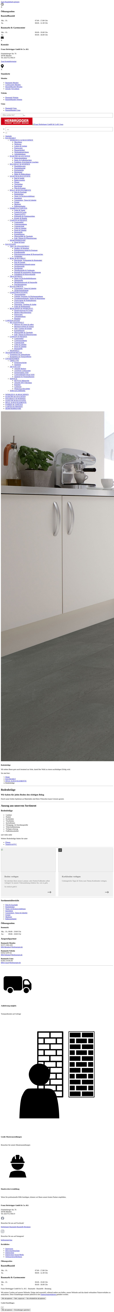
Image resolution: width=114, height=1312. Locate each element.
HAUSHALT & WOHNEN (15, 398)
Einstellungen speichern (22, 1310)
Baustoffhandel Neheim (13, 99)
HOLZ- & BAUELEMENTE (15, 402)
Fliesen (7, 842)
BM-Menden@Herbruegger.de (12, 947)
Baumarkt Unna (11, 108)
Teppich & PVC (11, 844)
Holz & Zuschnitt (11, 905)
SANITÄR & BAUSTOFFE (15, 400)
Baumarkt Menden (11, 83)
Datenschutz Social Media (14, 1255)
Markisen (8, 917)
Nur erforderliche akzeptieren (36, 1298)
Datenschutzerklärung (48, 1294)
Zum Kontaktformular (8, 61)
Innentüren (9, 911)
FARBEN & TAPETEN (14, 404)
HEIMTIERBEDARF (13, 408)
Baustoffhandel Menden (13, 87)
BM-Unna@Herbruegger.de (11, 963)
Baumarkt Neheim (11, 97)
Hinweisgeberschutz (12, 1251)
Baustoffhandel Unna (12, 110)
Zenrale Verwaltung (12, 89)
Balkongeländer (10, 919)
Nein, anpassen (19, 1298)
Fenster (7, 915)
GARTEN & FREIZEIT (14, 406)
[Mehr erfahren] (49, 892)
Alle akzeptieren (7, 1298)
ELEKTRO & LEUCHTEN (15, 396)
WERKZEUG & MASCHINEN (17, 394)
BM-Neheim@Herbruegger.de (11, 955)
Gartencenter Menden (13, 85)
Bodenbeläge (10, 907)
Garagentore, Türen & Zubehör (16, 913)
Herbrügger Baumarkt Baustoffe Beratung (16, 1227)
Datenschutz (9, 1253)
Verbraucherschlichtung (13, 1257)
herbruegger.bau (6, 1240)
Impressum (9, 1249)
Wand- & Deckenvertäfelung (15, 909)
